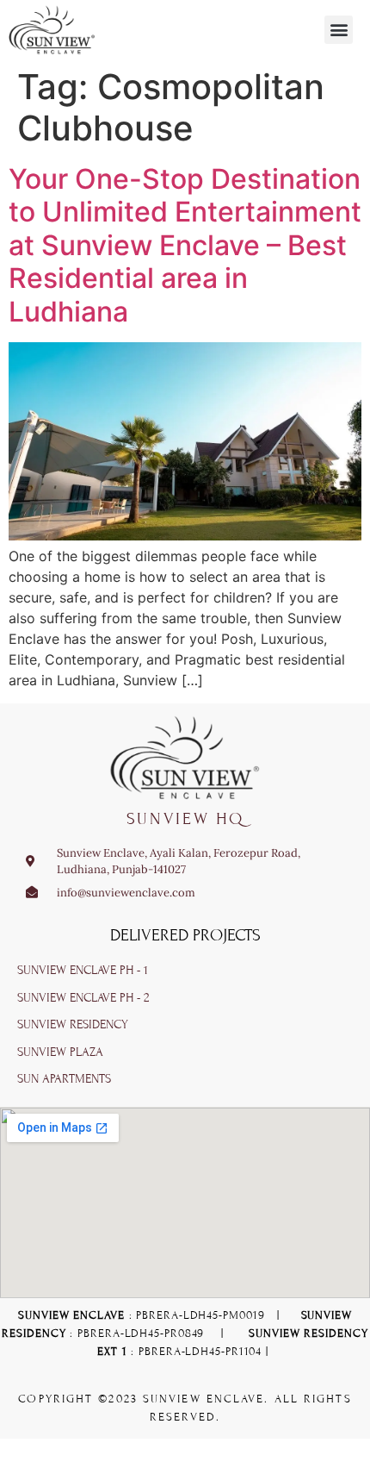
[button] (338, 30)
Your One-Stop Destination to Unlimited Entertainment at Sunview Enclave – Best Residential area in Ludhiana (185, 245)
